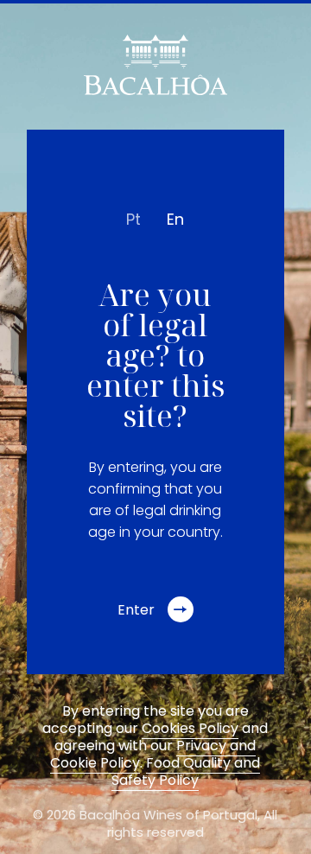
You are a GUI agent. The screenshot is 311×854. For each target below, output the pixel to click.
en (175, 219)
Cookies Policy (190, 728)
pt (133, 219)
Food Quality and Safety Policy (185, 771)
